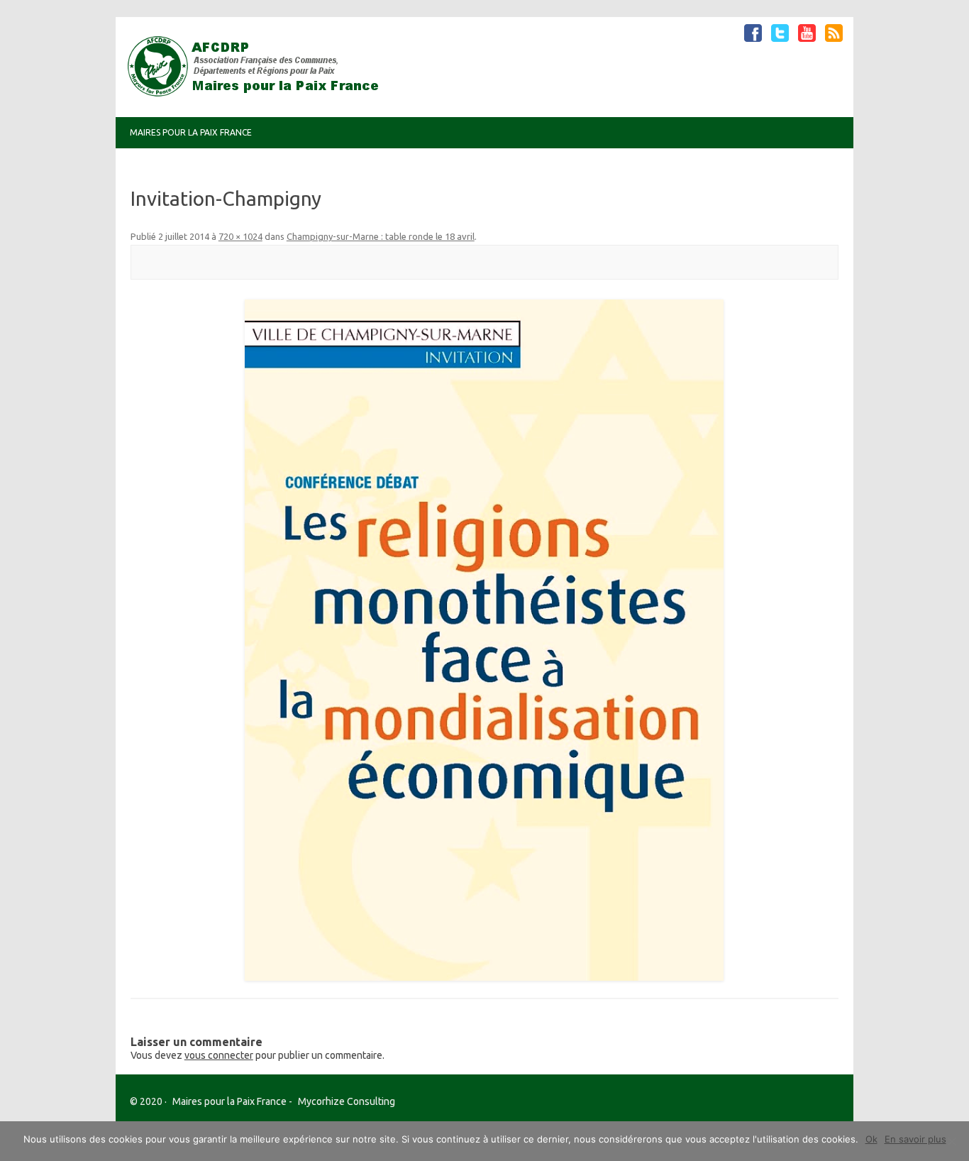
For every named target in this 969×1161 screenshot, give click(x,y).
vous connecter (218, 1055)
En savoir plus (915, 1139)
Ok (871, 1139)
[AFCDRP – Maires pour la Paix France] (259, 93)
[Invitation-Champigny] (484, 640)
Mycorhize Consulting (346, 1101)
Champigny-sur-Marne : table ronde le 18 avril (381, 236)
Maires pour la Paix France (191, 132)
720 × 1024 (240, 236)
